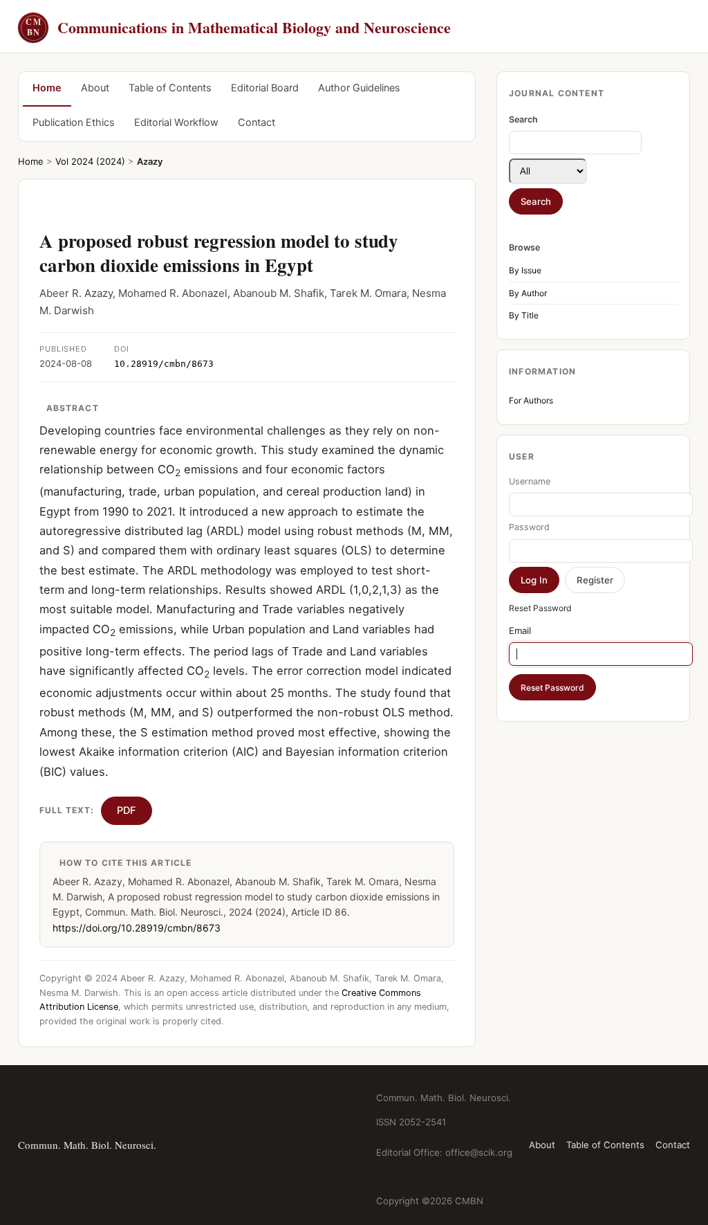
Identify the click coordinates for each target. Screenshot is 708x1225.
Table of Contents (170, 88)
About (95, 88)
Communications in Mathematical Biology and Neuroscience (238, 27)
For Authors (531, 400)
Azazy (149, 161)
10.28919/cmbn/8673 (164, 364)
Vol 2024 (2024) (90, 161)
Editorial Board (265, 88)
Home (47, 88)
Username (529, 481)
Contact (256, 122)
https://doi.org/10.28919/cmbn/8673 (137, 928)
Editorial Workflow (176, 122)
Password (529, 527)
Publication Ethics (73, 122)
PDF (126, 810)
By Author (528, 293)
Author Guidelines (359, 88)
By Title (524, 315)
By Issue (525, 270)
